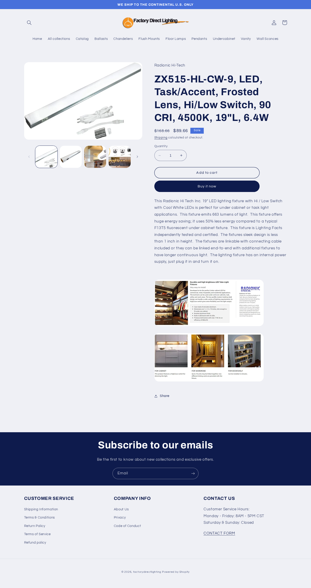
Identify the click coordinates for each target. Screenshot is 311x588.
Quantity (161, 146)
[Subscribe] (193, 473)
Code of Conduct (127, 526)
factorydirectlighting (147, 572)
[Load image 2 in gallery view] (71, 157)
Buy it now (207, 186)
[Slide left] (29, 157)
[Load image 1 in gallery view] (46, 157)
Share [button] (164, 396)
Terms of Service (37, 534)
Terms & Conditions (39, 517)
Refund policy (35, 542)
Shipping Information (41, 509)
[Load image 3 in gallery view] (95, 157)
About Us (121, 509)
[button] (29, 22)
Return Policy (34, 526)
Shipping (161, 137)
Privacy (120, 517)
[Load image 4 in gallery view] (120, 157)
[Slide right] (137, 157)
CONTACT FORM (219, 533)
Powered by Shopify (176, 572)
